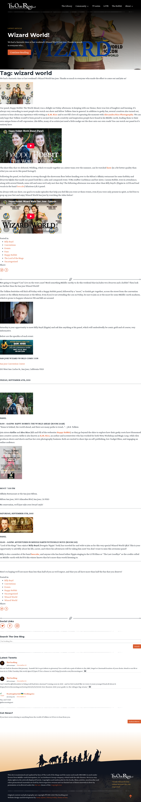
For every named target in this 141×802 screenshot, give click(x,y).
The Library (67, 6)
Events (7, 248)
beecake (20, 186)
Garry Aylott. (41, 797)
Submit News (134, 721)
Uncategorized (11, 261)
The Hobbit (117, 6)
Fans (6, 251)
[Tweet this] (2, 269)
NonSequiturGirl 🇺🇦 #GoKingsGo (20, 694)
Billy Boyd (8, 241)
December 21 (21, 665)
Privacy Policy (52, 797)
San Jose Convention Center (12, 363)
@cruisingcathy (11, 697)
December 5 (21, 697)
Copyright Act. (56, 785)
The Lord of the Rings (14, 258)
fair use (38, 785)
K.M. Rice (52, 114)
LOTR (106, 6)
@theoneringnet (11, 665)
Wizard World (10, 597)
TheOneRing (12, 662)
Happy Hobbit (10, 255)
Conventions (10, 245)
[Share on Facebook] (6, 269)
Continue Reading (19, 52)
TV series (96, 6)
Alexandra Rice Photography (118, 114)
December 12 (21, 681)
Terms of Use (63, 797)
